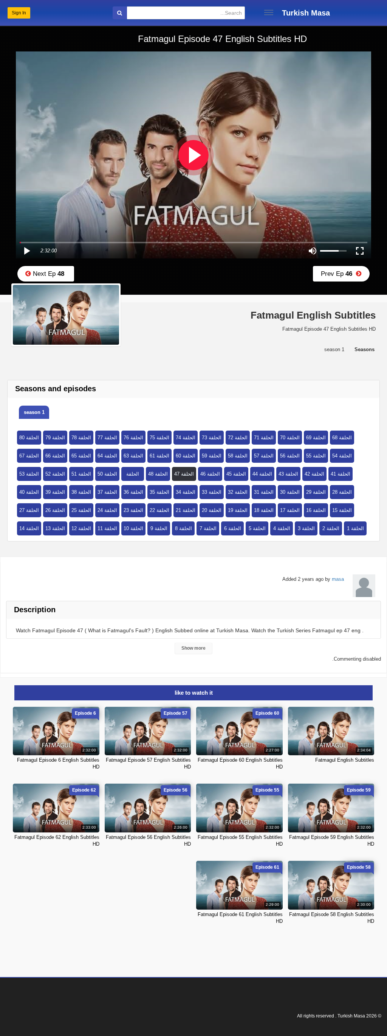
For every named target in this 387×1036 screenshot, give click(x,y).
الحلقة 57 (264, 456)
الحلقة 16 (316, 510)
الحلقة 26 (55, 510)
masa (338, 579)
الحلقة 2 (330, 528)
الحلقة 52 (55, 474)
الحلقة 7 (208, 528)
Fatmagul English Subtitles (344, 760)
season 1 (34, 412)
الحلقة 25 (81, 510)
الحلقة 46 (210, 474)
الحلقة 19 (238, 510)
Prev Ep (338, 273)
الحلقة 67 (29, 456)
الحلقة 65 (81, 456)
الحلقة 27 (29, 510)
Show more (193, 648)
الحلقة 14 (29, 528)
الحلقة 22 (159, 510)
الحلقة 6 (232, 528)
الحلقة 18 (264, 510)
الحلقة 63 (133, 456)
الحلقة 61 (159, 456)
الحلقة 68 (342, 437)
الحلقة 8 (183, 528)
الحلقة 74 (185, 437)
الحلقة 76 (133, 437)
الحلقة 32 (238, 492)
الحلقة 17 (290, 510)
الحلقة (132, 474)
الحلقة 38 (81, 492)
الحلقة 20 (211, 510)
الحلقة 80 (29, 437)
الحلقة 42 (314, 474)
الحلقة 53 (29, 474)
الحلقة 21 (185, 510)
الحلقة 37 (107, 492)
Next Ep (47, 273)
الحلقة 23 (133, 510)
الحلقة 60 (185, 456)
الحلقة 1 (355, 528)
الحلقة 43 (288, 474)
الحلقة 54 (342, 456)
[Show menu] (269, 12)
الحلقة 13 (55, 528)
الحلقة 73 (211, 437)
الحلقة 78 (81, 437)
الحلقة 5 (257, 528)
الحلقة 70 (290, 437)
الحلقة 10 (133, 528)
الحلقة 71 (264, 437)
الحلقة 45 (236, 474)
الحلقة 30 (290, 492)
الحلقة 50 (107, 474)
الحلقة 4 (281, 528)
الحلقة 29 (316, 492)
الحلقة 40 (29, 492)
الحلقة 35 (159, 492)
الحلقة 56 (290, 456)
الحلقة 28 (342, 492)
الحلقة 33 (211, 492)
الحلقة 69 (316, 437)
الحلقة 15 (342, 510)
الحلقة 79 (55, 437)
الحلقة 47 (184, 474)
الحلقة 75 (159, 437)
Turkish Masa (306, 13)
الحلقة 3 (306, 528)
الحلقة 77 (107, 437)
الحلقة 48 (158, 474)
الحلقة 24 (107, 510)
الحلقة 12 (81, 528)
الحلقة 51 (81, 474)
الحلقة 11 (107, 528)
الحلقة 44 (262, 474)
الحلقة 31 (264, 492)
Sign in (19, 13)
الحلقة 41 (340, 474)
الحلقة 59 (211, 456)
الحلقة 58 (238, 456)
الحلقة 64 (107, 456)
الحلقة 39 (55, 492)
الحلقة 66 (55, 456)
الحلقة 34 (185, 492)
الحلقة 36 (133, 492)
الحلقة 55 (316, 456)
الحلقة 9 (158, 528)
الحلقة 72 (238, 437)
